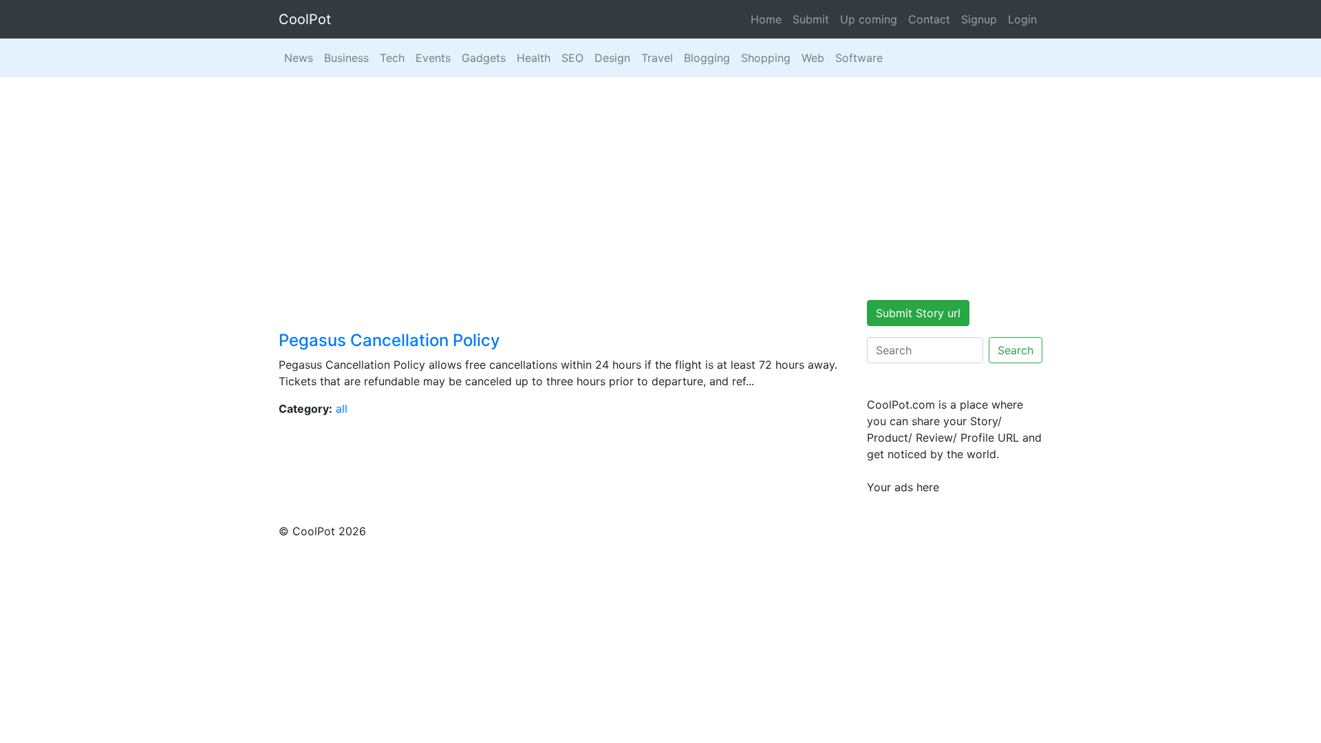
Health (533, 58)
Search (1015, 350)
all (341, 409)
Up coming (868, 19)
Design (612, 58)
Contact (929, 19)
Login (1022, 19)
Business (346, 58)
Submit (811, 19)
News (298, 58)
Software (859, 58)
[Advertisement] (660, 180)
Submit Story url (918, 313)
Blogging (707, 58)
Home (766, 19)
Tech (392, 58)
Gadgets (484, 58)
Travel (657, 58)
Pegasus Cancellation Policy (389, 340)
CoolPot (305, 19)
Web (813, 58)
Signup (979, 19)
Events (433, 58)
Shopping (766, 58)
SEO (572, 58)
